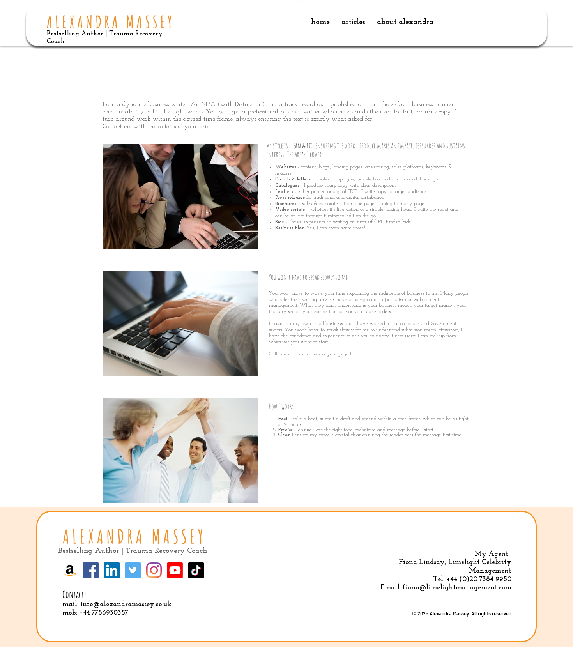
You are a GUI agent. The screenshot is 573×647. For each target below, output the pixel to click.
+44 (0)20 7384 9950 (478, 579)
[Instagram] (154, 570)
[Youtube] (175, 570)
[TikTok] (196, 570)
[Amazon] (70, 570)
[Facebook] (91, 570)
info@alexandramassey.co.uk (126, 604)
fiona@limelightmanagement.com (457, 587)
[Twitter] (133, 570)
